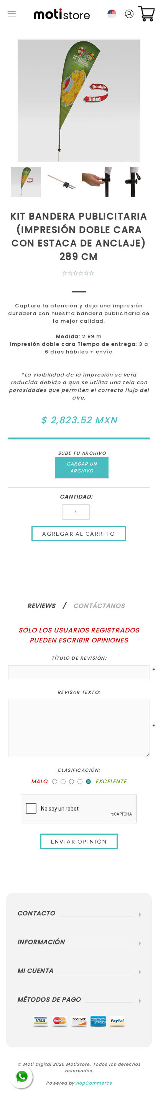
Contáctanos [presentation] (99, 605)
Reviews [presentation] (41, 605)
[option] (26, 182)
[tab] (49, 606)
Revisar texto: (79, 692)
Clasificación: (79, 770)
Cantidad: (76, 496)
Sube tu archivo (82, 453)
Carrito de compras (146, 13)
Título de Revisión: (79, 658)
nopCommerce (94, 1083)
